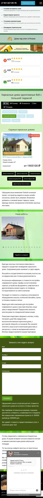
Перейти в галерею (21, 255)
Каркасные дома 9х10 (14, 179)
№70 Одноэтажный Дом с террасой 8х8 (17, 157)
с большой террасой (9, 116)
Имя (3, 346)
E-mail (4, 363)
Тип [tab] (6, 103)
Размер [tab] (15, 103)
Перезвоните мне (28, 3)
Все (34, 103)
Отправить (7, 398)
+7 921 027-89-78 (8, 3)
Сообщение (6, 371)
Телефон (5, 355)
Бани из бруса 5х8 (29, 179)
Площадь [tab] (8, 107)
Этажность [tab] (25, 103)
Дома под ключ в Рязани (24, 38)
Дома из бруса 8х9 (22, 173)
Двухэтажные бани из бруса (22, 184)
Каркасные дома (35, 173)
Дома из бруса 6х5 (8, 173)
